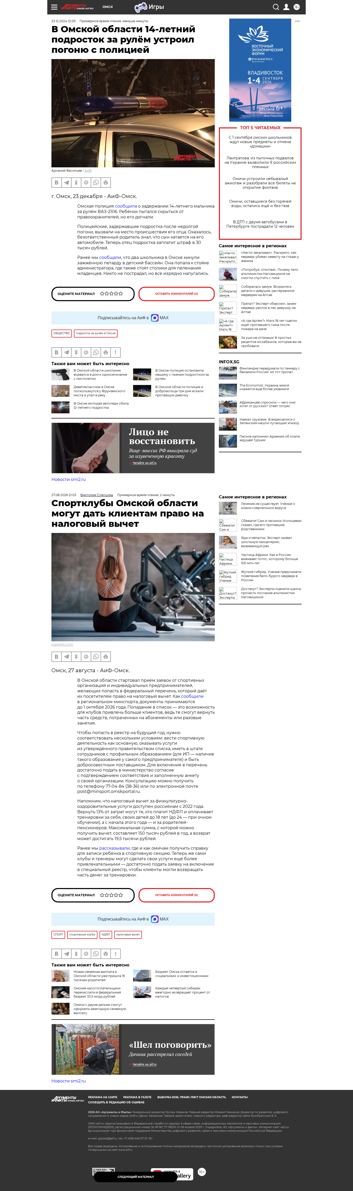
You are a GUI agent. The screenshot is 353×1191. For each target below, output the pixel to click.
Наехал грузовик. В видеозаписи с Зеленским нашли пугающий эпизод (269, 421)
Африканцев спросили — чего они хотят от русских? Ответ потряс (267, 404)
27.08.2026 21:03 (63, 495)
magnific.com (62, 644)
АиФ (88, 171)
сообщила (126, 206)
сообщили (192, 696)
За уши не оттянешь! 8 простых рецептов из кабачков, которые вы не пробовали (271, 342)
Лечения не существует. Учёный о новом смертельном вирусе (268, 506)
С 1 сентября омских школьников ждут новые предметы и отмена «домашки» (260, 142)
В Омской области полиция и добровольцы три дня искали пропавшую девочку (179, 391)
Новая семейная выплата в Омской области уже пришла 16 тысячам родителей (99, 976)
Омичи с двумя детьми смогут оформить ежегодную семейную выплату (100, 1009)
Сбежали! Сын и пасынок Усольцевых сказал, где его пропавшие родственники (271, 525)
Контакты (240, 1097)
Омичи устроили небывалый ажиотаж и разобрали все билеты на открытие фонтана (260, 183)
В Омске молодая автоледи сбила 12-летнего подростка (101, 405)
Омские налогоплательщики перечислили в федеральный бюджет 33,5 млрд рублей (97, 992)
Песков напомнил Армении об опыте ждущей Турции (270, 438)
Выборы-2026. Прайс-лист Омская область (191, 1097)
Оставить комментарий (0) (176, 293)
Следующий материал (136, 1177)
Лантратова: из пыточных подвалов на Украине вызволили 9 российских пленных (260, 162)
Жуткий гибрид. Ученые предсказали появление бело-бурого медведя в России (271, 576)
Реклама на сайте (102, 1097)
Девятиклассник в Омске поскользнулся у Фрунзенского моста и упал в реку (99, 391)
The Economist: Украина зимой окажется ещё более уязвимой (264, 387)
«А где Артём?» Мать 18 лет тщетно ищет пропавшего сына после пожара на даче (269, 325)
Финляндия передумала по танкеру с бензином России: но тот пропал (270, 370)
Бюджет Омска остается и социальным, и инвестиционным (181, 974)
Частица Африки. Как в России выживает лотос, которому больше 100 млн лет (269, 559)
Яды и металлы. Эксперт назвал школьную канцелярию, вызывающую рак (266, 542)
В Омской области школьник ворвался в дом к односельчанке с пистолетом (100, 374)
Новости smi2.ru (68, 479)
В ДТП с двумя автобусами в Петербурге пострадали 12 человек (260, 224)
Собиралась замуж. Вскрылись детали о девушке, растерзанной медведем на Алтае (267, 291)
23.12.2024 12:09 (63, 21)
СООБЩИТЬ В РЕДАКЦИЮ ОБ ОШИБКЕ (116, 1102)
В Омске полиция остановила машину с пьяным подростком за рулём (182, 374)
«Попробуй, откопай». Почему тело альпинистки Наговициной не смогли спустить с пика (269, 274)
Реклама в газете (137, 1097)
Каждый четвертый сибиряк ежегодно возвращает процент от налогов (182, 992)
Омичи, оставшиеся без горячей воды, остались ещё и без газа (260, 203)
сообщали (110, 257)
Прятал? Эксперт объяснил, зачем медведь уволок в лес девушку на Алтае (268, 308)
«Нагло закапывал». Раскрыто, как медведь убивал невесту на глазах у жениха (270, 257)
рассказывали (114, 848)
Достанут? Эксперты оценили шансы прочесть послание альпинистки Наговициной (271, 593)
